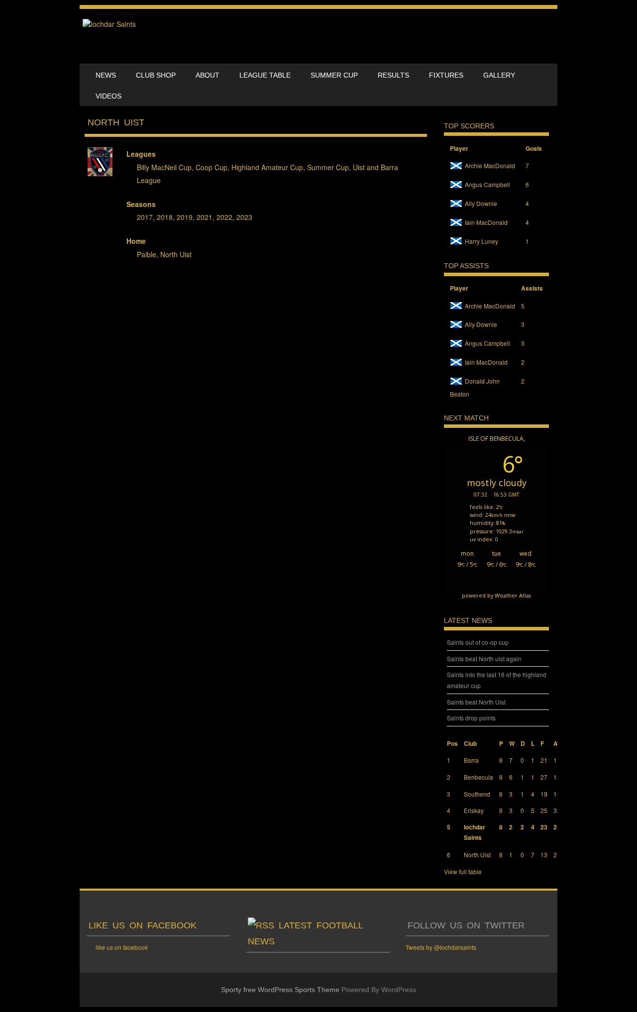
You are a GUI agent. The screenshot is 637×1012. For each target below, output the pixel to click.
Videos (108, 96)
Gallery (499, 75)
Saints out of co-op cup (478, 642)
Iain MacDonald (486, 222)
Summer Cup (334, 75)
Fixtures (446, 75)
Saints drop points (471, 717)
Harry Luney (481, 241)
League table (265, 75)
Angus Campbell (487, 184)
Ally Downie (481, 203)
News (106, 75)
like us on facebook (143, 925)
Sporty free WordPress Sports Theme (280, 990)
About (207, 75)
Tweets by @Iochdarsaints (441, 947)
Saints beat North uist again (484, 658)
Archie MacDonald (490, 165)
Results (393, 75)
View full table (463, 871)
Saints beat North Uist (476, 702)
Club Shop (156, 75)
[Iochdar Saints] (109, 24)
